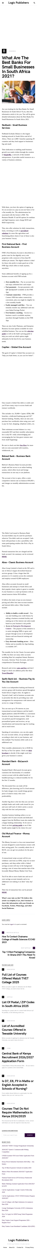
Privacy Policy (29, 1247)
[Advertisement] (18, 24)
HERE (4, 557)
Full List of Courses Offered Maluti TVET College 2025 (15, 978)
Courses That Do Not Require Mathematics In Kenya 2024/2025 (17, 1112)
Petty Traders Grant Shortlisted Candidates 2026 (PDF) (18, 1226)
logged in (12, 924)
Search (30, 1135)
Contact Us (20, 1247)
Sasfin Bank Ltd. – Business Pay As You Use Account (18, 680)
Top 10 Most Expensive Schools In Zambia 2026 (16, 1168)
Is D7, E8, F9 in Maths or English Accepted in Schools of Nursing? (18, 1085)
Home (5, 1247)
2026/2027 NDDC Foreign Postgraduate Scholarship (18, 1146)
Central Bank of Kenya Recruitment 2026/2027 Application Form (18, 1057)
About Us (11, 1247)
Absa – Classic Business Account (17, 562)
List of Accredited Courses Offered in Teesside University (14, 1029)
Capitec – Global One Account (16, 347)
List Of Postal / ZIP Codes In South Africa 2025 (18, 1004)
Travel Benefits (7, 673)
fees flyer (23, 445)
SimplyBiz (7, 155)
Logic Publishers (18, 2)
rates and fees (22, 668)
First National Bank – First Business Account (14, 245)
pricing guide (17, 825)
